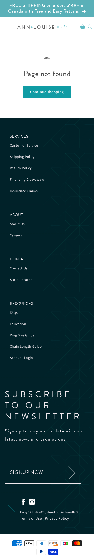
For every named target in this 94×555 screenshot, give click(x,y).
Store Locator (21, 279)
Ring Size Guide (22, 335)
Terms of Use (31, 518)
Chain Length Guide (26, 346)
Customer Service (24, 145)
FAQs (14, 312)
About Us (17, 224)
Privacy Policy (57, 518)
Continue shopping (47, 91)
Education (18, 324)
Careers (16, 235)
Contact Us (19, 268)
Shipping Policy (22, 156)
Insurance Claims (24, 191)
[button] (5, 27)
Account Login (21, 357)
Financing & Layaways (27, 179)
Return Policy (21, 168)
